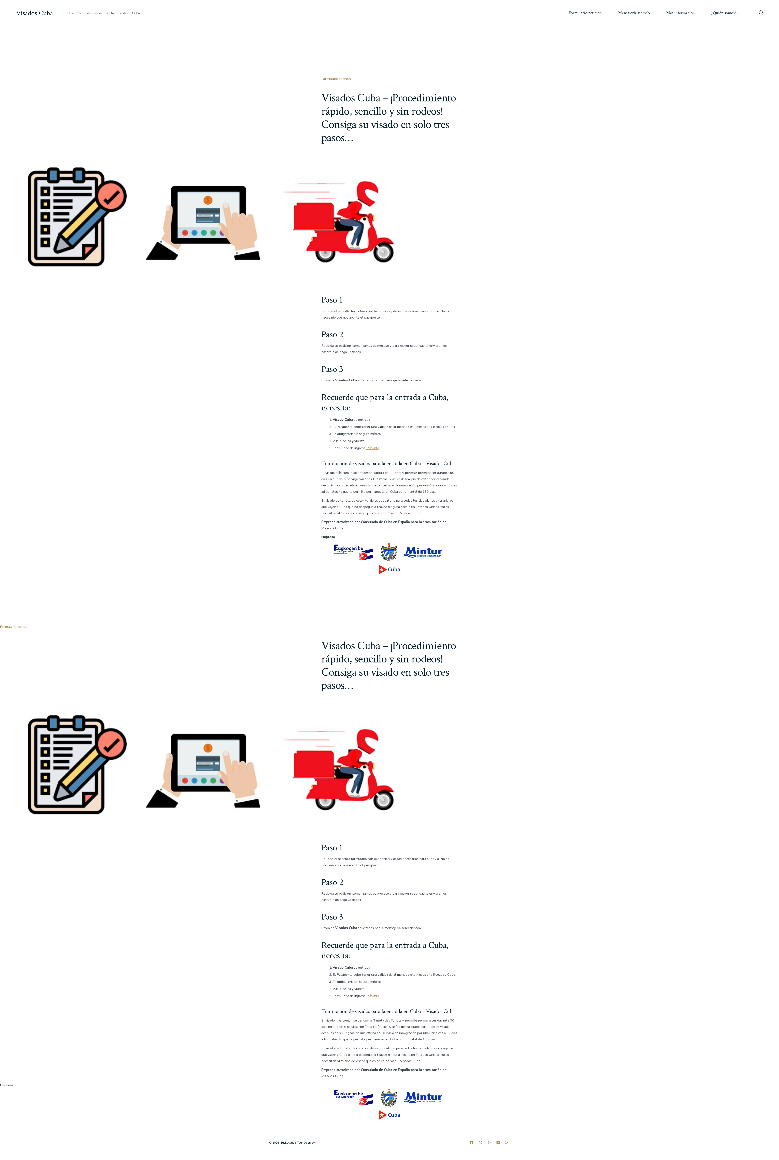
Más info (372, 448)
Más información (680, 13)
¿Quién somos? (723, 13)
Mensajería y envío (634, 13)
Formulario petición (585, 13)
